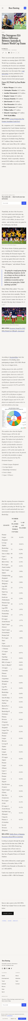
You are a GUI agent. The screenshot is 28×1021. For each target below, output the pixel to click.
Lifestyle (4, 983)
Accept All (22, 1018)
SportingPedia (14, 357)
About (17, 975)
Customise (5, 1018)
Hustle (3, 975)
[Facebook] (4, 968)
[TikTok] (11, 968)
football (4, 920)
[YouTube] (9, 968)
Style (3, 989)
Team (17, 981)
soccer (9, 920)
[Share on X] (6, 53)
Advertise (18, 978)
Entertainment (5, 978)
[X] (7, 968)
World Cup (15, 920)
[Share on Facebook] (9, 53)
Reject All (13, 1018)
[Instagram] (2, 968)
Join (24, 203)
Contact (18, 983)
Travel (3, 981)
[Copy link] (3, 53)
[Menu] (2, 8)
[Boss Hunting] (14, 8)
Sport (3, 32)
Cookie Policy (10, 1015)
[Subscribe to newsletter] (25, 8)
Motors (3, 986)
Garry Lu (5, 48)
